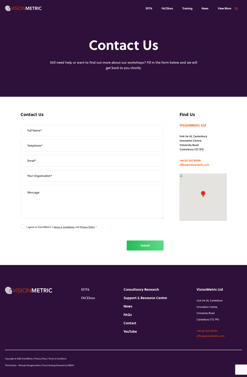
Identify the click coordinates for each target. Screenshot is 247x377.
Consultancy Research (141, 289)
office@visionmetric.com (194, 165)
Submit (145, 245)
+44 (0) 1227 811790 (190, 160)
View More (224, 8)
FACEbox (167, 8)
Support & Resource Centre (145, 297)
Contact (130, 322)
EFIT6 (149, 8)
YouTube (130, 331)
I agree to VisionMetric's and (61, 227)
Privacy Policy (87, 227)
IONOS (70, 365)
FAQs (128, 314)
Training (187, 8)
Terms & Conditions (64, 227)
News (205, 8)
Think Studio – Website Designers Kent (22, 365)
